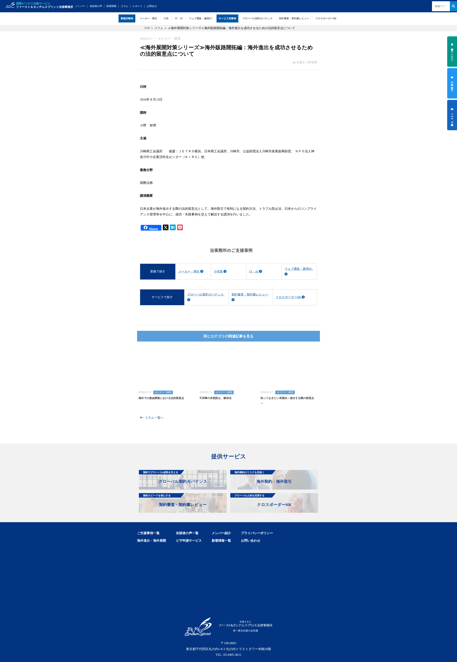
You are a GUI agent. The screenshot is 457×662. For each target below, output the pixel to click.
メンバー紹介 (221, 533)
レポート (137, 6)
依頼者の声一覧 (187, 533)
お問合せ (152, 6)
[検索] (453, 6)
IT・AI (179, 18)
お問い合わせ (250, 540)
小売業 (219, 271)
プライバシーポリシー (257, 533)
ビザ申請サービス (189, 540)
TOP (147, 28)
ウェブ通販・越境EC (200, 18)
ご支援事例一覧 (148, 533)
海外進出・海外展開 (151, 540)
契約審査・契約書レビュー (294, 18)
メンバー (80, 6)
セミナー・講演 (169, 38)
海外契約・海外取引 (263, 477)
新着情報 (111, 6)
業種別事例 (127, 18)
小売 (166, 18)
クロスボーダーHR (325, 18)
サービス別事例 (227, 18)
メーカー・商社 (148, 18)
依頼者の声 (96, 6)
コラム (124, 6)
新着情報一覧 (221, 540)
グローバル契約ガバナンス (258, 18)
